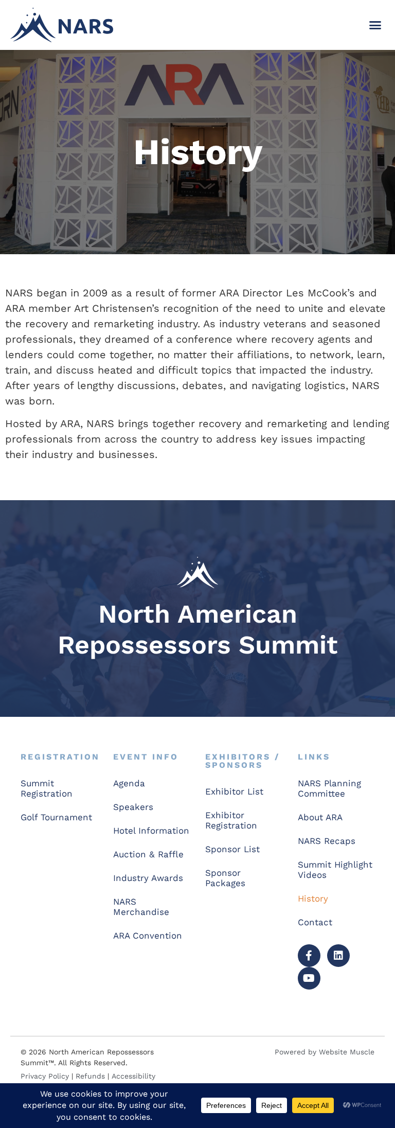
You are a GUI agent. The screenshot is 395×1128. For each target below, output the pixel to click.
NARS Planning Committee (329, 788)
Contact (315, 922)
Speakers (133, 807)
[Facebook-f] (309, 955)
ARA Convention (147, 935)
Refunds (90, 1076)
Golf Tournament (56, 817)
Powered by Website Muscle (324, 1052)
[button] (375, 25)
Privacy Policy (45, 1076)
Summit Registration (47, 788)
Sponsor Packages (225, 878)
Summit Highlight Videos (335, 869)
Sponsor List (232, 849)
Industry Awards (148, 878)
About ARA (320, 817)
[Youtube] (309, 978)
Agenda (129, 783)
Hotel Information (151, 830)
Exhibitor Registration (231, 820)
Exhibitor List (234, 791)
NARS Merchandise (141, 906)
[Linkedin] (338, 955)
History (313, 898)
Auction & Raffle (148, 854)
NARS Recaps (326, 841)
